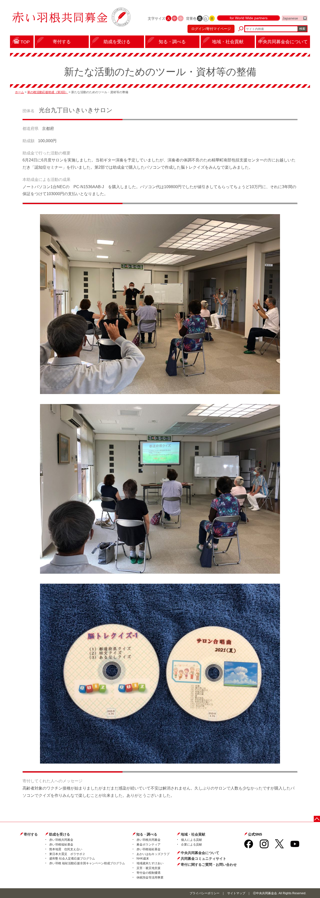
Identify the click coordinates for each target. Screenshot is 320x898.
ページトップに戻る (317, 819)
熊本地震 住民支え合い (65, 849)
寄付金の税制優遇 (148, 873)
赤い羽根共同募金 (61, 840)
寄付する (31, 834)
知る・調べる (146, 834)
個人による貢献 (191, 840)
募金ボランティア (148, 844)
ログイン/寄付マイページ (211, 29)
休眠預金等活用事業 (150, 877)
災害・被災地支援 (148, 868)
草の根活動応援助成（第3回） (47, 92)
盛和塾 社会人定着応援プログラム (72, 858)
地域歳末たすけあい (150, 863)
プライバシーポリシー (205, 893)
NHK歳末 (142, 858)
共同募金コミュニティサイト (203, 859)
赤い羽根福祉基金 (61, 844)
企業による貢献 (191, 844)
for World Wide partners (249, 18)
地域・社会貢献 (193, 834)
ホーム (19, 92)
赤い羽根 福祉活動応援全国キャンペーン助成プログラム (87, 863)
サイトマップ (236, 893)
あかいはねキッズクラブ (153, 854)
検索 (302, 28)
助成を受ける (59, 834)
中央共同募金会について (200, 853)
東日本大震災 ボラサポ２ (67, 854)
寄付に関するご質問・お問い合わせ (209, 865)
